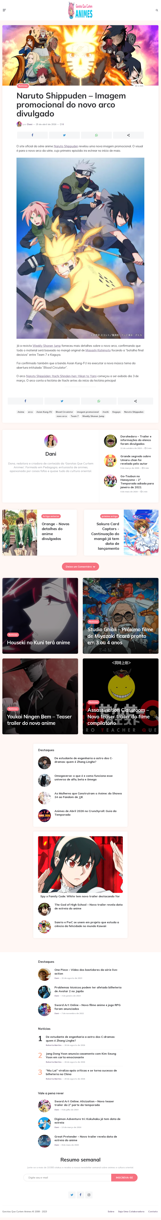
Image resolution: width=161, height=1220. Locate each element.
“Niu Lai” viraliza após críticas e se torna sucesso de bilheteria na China (81, 1072)
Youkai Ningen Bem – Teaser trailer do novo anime (39, 719)
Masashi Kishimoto (98, 350)
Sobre (111, 1211)
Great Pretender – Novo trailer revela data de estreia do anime (86, 1138)
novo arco (62, 416)
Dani (29, 124)
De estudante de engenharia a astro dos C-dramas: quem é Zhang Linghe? (84, 760)
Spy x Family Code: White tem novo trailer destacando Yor (80, 896)
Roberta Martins (54, 1045)
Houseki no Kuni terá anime (38, 642)
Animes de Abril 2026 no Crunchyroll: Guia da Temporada (85, 812)
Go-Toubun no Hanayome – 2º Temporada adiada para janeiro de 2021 (137, 481)
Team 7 (75, 416)
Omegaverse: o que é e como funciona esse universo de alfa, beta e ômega (84, 777)
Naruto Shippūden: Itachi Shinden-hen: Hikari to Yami (61, 376)
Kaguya (116, 412)
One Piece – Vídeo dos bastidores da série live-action (86, 971)
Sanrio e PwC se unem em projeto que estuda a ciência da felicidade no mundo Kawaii (87, 924)
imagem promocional (88, 412)
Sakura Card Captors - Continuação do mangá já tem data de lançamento (105, 536)
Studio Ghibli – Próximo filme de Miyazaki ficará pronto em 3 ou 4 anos (120, 636)
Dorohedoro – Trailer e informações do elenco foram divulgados (135, 440)
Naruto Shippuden (66, 146)
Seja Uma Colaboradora (131, 1211)
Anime (21, 412)
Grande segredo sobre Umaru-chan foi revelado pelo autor (135, 459)
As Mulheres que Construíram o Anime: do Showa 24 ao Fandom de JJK (88, 795)
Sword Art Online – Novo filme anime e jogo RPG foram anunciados (88, 1006)
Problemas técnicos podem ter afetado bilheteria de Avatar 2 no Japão (88, 989)
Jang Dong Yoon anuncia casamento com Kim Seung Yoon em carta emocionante (81, 1055)
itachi (106, 412)
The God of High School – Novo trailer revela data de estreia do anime (89, 906)
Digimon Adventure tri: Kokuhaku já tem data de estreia (87, 1120)
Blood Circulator (64, 412)
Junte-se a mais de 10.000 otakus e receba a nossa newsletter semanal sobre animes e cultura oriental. (80, 1167)
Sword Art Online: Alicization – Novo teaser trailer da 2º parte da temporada (84, 1103)
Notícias (23, 86)
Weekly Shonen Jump (47, 346)
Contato (153, 1211)
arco (30, 412)
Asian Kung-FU (44, 412)
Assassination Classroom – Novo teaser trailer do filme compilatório (118, 716)
